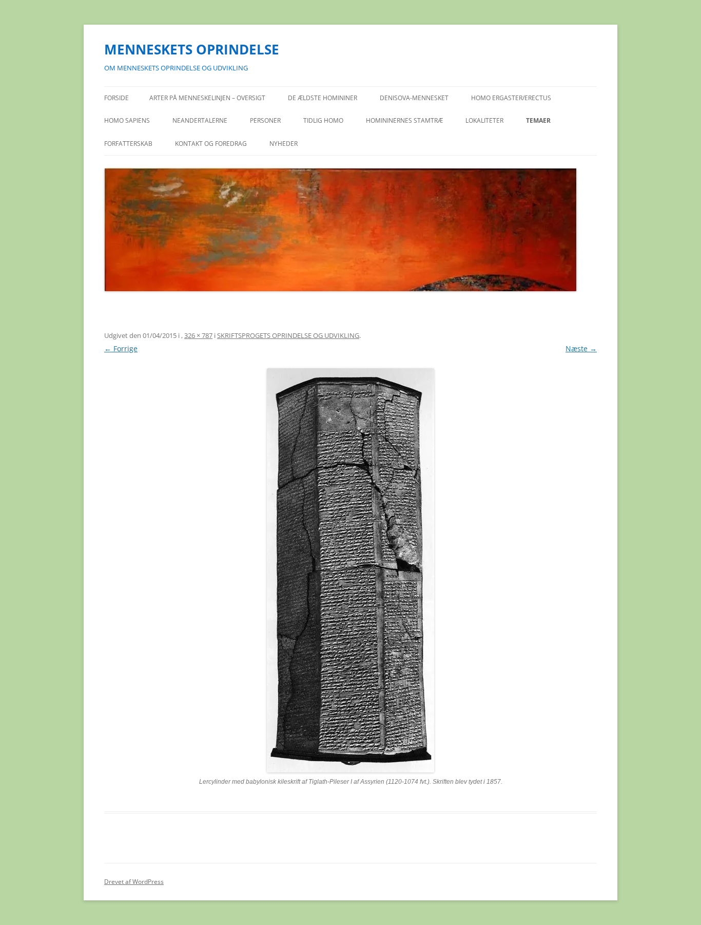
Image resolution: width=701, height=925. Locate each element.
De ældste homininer (322, 97)
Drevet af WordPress (134, 881)
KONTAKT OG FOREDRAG (211, 143)
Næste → (581, 348)
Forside (116, 97)
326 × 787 (198, 335)
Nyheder (283, 143)
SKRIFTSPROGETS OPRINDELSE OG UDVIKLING (288, 335)
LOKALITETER (484, 120)
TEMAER (538, 120)
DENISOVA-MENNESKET (414, 97)
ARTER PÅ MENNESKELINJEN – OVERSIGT (207, 97)
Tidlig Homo (323, 120)
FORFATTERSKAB (128, 143)
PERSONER (265, 120)
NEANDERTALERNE (199, 120)
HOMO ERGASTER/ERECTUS (511, 97)
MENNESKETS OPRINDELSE (191, 49)
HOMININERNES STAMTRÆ (404, 120)
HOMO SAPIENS (127, 120)
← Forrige (121, 348)
